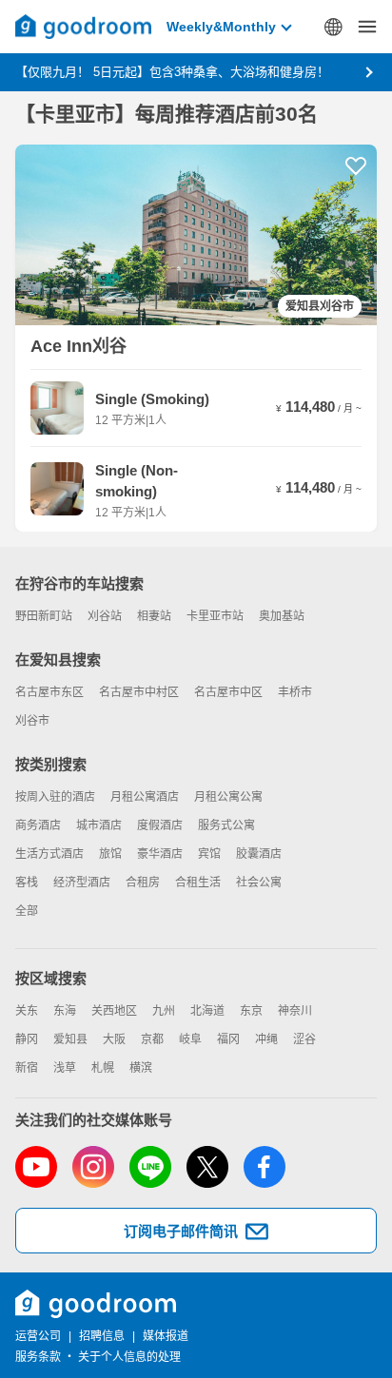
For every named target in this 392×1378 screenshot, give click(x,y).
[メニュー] (367, 26)
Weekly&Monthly (221, 26)
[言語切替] (333, 26)
